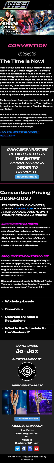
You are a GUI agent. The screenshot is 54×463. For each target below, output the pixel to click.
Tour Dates (27, 430)
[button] (50, 5)
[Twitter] (17, 448)
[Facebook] (24, 448)
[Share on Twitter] (25, 54)
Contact (27, 440)
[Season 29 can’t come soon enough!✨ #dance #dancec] (39, 402)
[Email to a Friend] (29, 54)
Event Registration (27, 433)
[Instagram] (30, 448)
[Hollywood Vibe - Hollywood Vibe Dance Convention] (24, 5)
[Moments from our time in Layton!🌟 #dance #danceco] (14, 402)
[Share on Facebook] (20, 54)
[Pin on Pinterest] (34, 54)
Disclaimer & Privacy (27, 443)
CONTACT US (23, 208)
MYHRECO (27, 460)
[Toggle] (2, 301)
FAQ (27, 436)
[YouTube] (36, 448)
